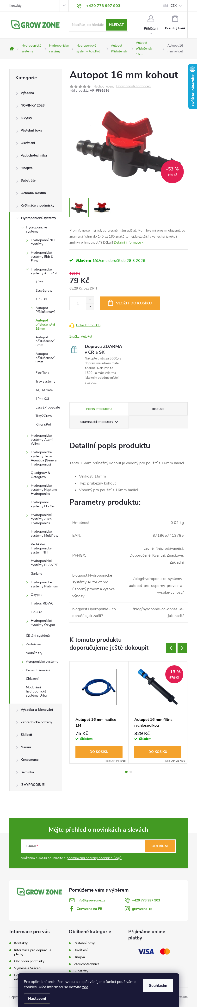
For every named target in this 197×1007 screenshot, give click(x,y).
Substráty (28, 180)
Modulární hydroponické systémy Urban (37, 691)
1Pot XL (42, 299)
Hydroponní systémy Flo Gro (43, 504)
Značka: (80, 336)
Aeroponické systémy (42, 661)
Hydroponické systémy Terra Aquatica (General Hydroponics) (44, 458)
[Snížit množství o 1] (90, 306)
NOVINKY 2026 (32, 105)
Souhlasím (158, 985)
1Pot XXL (43, 399)
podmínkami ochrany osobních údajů (94, 858)
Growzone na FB (89, 908)
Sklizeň (26, 734)
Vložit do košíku (134, 303)
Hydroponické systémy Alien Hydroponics (41, 519)
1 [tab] (126, 772)
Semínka (27, 772)
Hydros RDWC (42, 603)
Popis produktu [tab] (99, 409)
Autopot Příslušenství (45, 310)
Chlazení (32, 678)
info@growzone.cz (91, 900)
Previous (171, 648)
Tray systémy (45, 381)
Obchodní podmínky (29, 961)
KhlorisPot (43, 424)
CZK (174, 6)
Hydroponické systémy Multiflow (44, 533)
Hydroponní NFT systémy (43, 242)
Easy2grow (44, 290)
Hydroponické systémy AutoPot (44, 271)
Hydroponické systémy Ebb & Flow (42, 256)
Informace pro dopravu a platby (32, 952)
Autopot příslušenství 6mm (45, 341)
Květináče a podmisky (37, 205)
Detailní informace (127, 242)
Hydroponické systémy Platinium (44, 584)
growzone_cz (142, 908)
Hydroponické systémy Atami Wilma (42, 439)
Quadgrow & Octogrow (40, 475)
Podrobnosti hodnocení (133, 86)
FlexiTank (42, 373)
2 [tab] (130, 772)
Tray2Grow (44, 416)
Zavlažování (34, 644)
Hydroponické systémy (38, 218)
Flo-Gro (36, 612)
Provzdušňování (38, 670)
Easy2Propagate (48, 407)
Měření (26, 747)
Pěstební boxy (31, 130)
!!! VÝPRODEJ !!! (32, 784)
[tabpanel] (99, 712)
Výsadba (27, 93)
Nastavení (37, 998)
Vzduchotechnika (34, 155)
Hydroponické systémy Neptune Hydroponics (44, 489)
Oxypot (36, 594)
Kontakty (15, 6)
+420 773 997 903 (146, 900)
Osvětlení (28, 143)
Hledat (116, 24)
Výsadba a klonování (37, 709)
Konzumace (29, 759)
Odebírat (160, 846)
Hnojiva (27, 168)
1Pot (39, 282)
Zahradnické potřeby (36, 722)
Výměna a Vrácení (27, 968)
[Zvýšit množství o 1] (90, 300)
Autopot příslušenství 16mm (45, 324)
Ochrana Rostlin (33, 193)
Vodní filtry (34, 653)
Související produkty (96, 422)
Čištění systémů (38, 635)
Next (182, 648)
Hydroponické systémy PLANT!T (44, 563)
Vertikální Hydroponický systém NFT (41, 548)
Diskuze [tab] (158, 409)
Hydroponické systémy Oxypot (43, 622)
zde (85, 987)
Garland (36, 573)
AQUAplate (44, 390)
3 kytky (26, 118)
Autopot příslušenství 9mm (45, 358)
